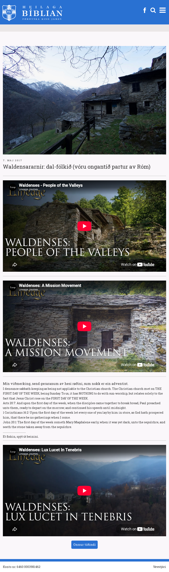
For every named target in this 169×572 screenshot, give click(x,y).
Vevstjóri (159, 567)
